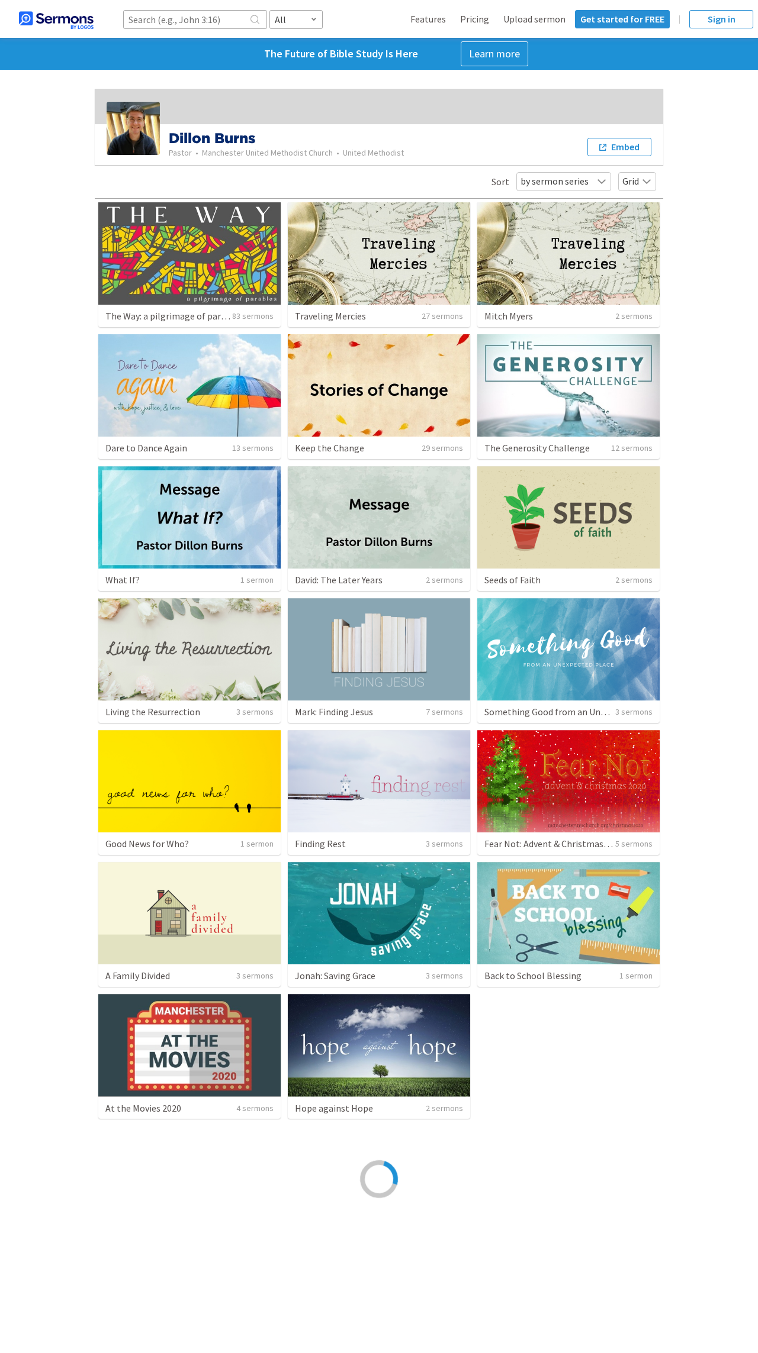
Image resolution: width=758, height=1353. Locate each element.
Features (428, 19)
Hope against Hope (334, 1108)
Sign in (721, 19)
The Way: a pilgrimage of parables (174, 316)
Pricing (474, 19)
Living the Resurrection (152, 712)
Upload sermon (534, 19)
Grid (630, 181)
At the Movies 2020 (143, 1108)
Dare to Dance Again (146, 448)
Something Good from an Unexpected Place (572, 712)
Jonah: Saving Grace (335, 975)
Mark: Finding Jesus (334, 712)
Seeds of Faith (512, 580)
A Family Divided (137, 975)
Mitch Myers (508, 316)
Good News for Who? (147, 844)
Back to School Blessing (533, 975)
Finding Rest (320, 844)
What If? (122, 580)
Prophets (503, 1108)
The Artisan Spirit (331, 1240)
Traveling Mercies (330, 316)
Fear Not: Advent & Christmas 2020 (554, 844)
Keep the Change (329, 448)
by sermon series (555, 181)
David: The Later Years (339, 580)
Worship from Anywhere (154, 1240)
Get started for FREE (622, 19)
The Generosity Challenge (537, 448)
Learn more (494, 53)
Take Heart (506, 1240)
